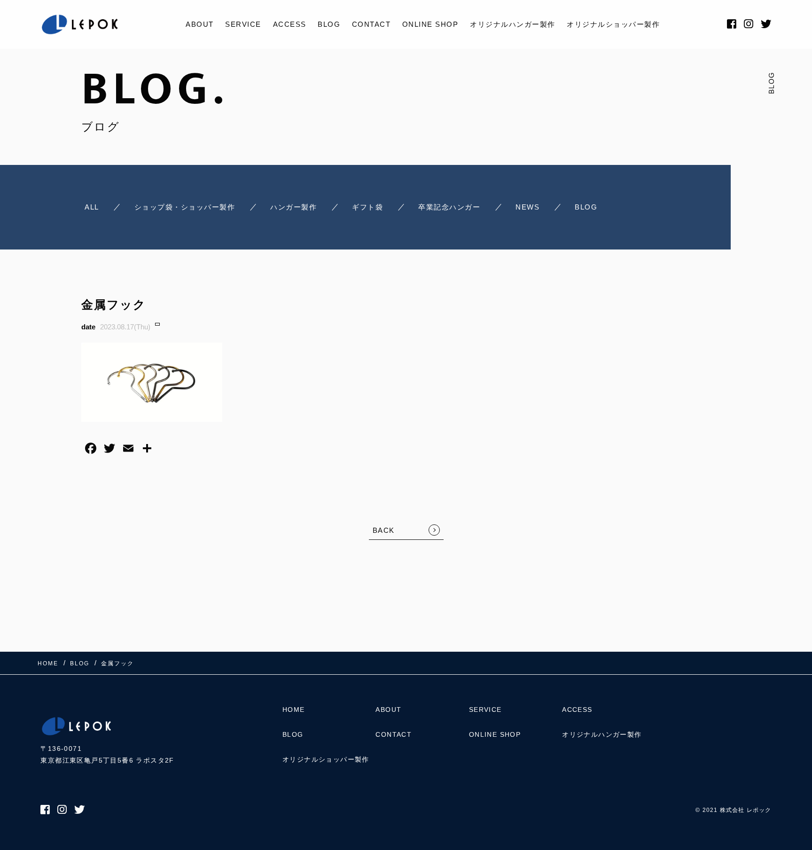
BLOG (329, 24)
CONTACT (371, 24)
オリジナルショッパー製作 (613, 24)
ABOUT (200, 24)
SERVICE (243, 24)
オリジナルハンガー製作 (512, 24)
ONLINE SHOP (430, 24)
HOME (293, 709)
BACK (384, 530)
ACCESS (289, 24)
